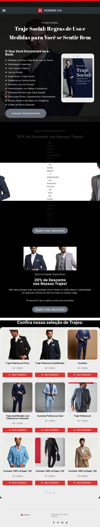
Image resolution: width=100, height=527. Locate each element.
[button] (3, 10)
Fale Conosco (18, 375)
